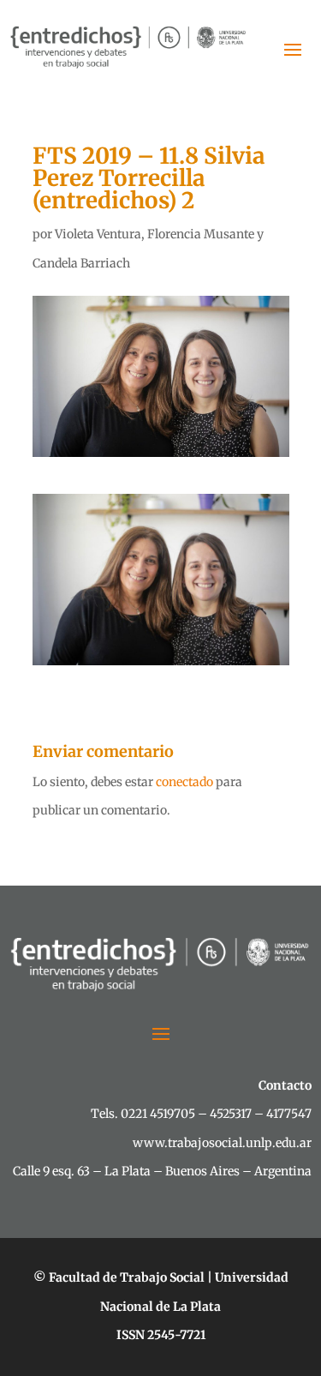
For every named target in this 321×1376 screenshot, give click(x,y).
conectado (184, 782)
